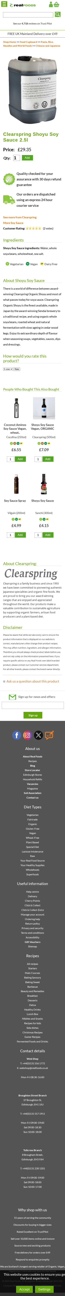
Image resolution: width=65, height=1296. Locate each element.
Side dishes (32, 1027)
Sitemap (32, 946)
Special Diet (32, 846)
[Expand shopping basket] (56, 4)
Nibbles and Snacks (32, 1018)
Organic (32, 823)
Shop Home (9, 41)
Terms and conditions (32, 932)
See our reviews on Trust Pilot (32, 23)
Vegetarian (32, 814)
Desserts (32, 1000)
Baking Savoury (32, 977)
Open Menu (4, 4)
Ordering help (32, 919)
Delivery (32, 896)
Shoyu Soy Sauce (42, 500)
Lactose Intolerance (32, 851)
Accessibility (32, 937)
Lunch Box (32, 1013)
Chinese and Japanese (48, 45)
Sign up (33, 715)
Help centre (32, 891)
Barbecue (32, 986)
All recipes (32, 963)
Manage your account (32, 914)
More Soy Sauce (13, 223)
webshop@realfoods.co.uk (34, 1067)
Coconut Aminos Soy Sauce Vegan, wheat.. (15, 428)
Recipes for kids (32, 1023)
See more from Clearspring (19, 217)
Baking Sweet (32, 982)
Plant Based (32, 842)
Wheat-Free (32, 837)
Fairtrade (32, 819)
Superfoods (32, 874)
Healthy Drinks (32, 1009)
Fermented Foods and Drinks (32, 1041)
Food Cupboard (28, 41)
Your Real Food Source (32, 860)
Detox (32, 1004)
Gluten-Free (32, 828)
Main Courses (32, 972)
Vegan (32, 833)
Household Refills (32, 779)
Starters (32, 968)
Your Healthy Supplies (32, 865)
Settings (44, 1289)
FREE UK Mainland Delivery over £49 (32, 34)
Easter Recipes (32, 1036)
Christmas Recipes (33, 1032)
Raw (32, 855)
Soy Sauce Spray (15, 500)
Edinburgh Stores (32, 774)
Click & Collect (32, 905)
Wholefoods (32, 869)
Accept (24, 1289)
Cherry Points (32, 900)
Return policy (32, 923)
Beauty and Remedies (32, 991)
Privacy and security (32, 928)
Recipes (32, 760)
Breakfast (32, 995)
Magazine (32, 788)
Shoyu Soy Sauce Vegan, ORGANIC (42, 427)
